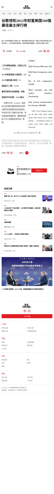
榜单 (20, 13)
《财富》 (4, 30)
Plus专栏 (4, 349)
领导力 (29, 363)
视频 (3, 366)
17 (27, 133)
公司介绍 (30, 377)
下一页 (37, 133)
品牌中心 (47, 13)
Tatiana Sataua (7, 239)
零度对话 (4, 345)
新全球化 (30, 345)
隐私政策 (4, 380)
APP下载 (27, 316)
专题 (41, 13)
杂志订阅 (4, 377)
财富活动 (4, 360)
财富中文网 (7, 227)
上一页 (16, 133)
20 (34, 133)
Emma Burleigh (8, 215)
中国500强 (30, 328)
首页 (3, 13)
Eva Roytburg (7, 251)
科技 (30, 13)
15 (22, 133)
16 (25, 133)
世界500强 (5, 328)
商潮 (35, 13)
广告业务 (30, 380)
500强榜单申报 (31, 331)
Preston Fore (7, 201)
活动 (15, 13)
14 (20, 133)
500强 (9, 13)
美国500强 (5, 331)
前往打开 (39, 170)
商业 (25, 13)
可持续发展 (30, 342)
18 (29, 133)
